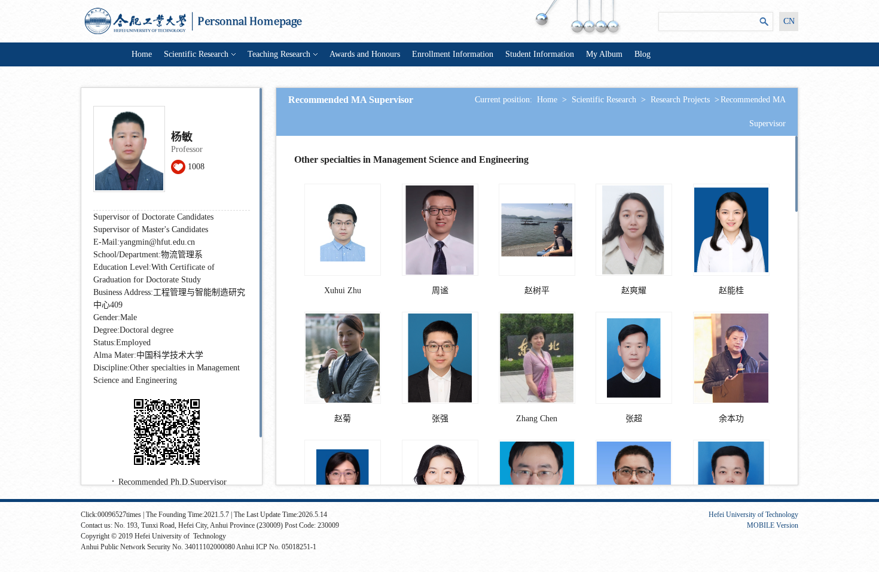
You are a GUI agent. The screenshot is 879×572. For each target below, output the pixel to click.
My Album (604, 54)
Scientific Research (196, 54)
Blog (642, 54)
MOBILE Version (772, 525)
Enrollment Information (452, 54)
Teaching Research (279, 54)
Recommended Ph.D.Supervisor (172, 481)
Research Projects (680, 99)
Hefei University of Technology (753, 514)
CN (789, 21)
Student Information (539, 54)
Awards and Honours (364, 54)
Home (142, 54)
